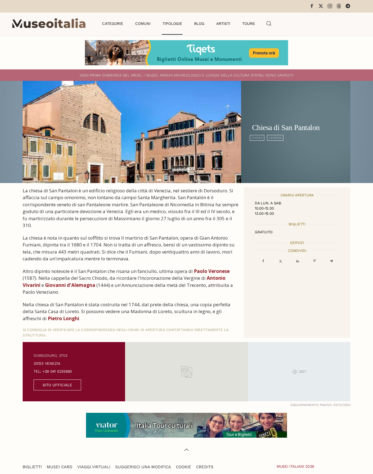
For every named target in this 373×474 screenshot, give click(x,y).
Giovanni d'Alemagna (70, 285)
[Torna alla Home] (49, 23)
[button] (269, 23)
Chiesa (257, 138)
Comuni (142, 23)
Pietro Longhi (63, 318)
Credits (205, 466)
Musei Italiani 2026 (295, 466)
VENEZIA (275, 138)
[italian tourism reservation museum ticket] (186, 52)
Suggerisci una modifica (143, 466)
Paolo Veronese (212, 271)
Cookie (183, 466)
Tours (248, 23)
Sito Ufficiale (57, 385)
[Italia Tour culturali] (186, 425)
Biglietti (32, 466)
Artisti (223, 23)
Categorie (112, 23)
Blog (199, 23)
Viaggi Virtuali (93, 466)
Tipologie (172, 23)
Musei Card (59, 466)
